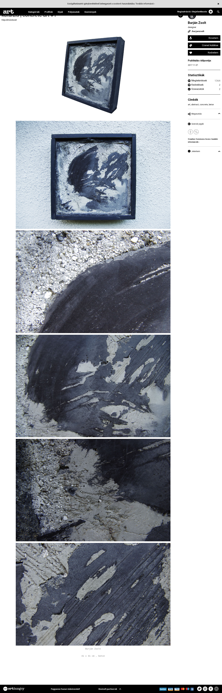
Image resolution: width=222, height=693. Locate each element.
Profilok (49, 12)
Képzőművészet (9, 20)
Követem (213, 38)
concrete (204, 104)
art (189, 104)
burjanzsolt (198, 31)
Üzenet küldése (210, 45)
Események (90, 12)
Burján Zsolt (197, 23)
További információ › (145, 3)
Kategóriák (33, 12)
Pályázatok (73, 12)
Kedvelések (197, 84)
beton (211, 104)
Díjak (60, 12)
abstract (195, 104)
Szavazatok (197, 89)
